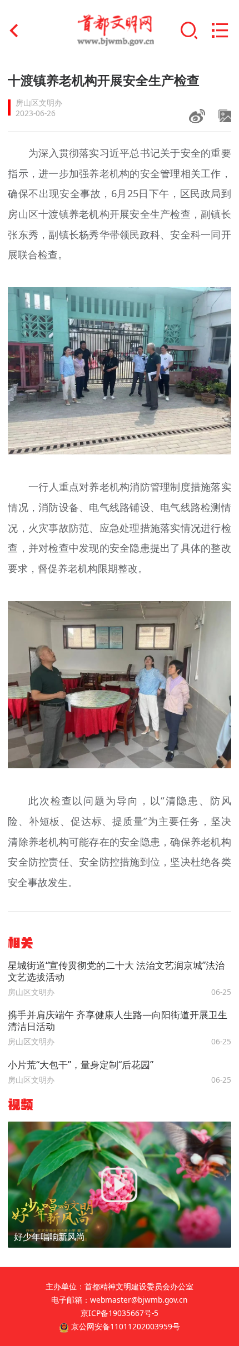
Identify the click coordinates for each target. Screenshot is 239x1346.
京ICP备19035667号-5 (119, 1313)
